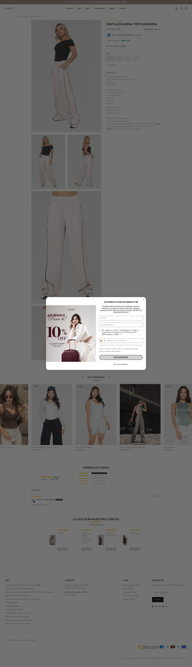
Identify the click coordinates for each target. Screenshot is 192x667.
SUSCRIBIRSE (121, 357)
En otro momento (121, 364)
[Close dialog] (143, 299)
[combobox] (102, 341)
